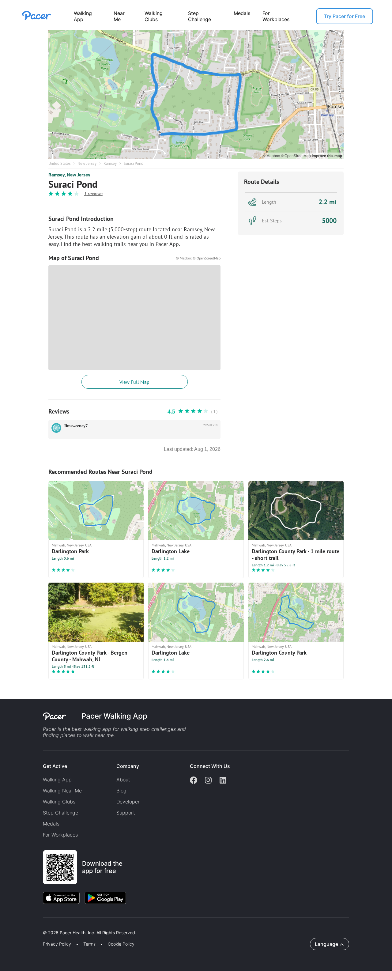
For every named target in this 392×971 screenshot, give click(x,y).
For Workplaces (275, 16)
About (123, 779)
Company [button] (127, 766)
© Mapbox (272, 155)
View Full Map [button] (134, 382)
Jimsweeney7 (76, 426)
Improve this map (327, 155)
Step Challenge (199, 16)
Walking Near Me (62, 791)
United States (59, 163)
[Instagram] (208, 780)
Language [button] (326, 944)
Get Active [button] (55, 766)
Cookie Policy (121, 944)
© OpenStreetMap (296, 155)
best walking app (92, 729)
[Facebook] (193, 780)
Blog (121, 791)
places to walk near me (87, 735)
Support (125, 813)
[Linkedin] (223, 780)
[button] (107, 925)
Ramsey (110, 163)
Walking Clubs (154, 16)
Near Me (119, 16)
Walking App (83, 16)
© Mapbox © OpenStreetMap (198, 258)
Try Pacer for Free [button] (344, 16)
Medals (242, 13)
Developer (128, 802)
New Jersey (86, 163)
